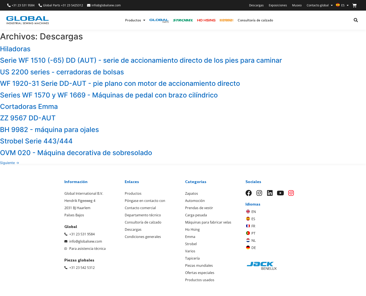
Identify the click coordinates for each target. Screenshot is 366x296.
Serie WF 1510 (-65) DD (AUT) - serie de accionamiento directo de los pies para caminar (141, 60)
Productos (133, 20)
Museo (297, 5)
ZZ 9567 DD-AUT (28, 118)
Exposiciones (278, 5)
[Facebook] (248, 193)
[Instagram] (259, 193)
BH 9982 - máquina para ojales (49, 129)
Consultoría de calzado (255, 20)
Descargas (256, 5)
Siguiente (9, 163)
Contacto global (318, 5)
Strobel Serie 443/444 (36, 141)
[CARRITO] (354, 5)
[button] (355, 20)
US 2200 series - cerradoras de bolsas (62, 72)
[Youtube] (280, 193)
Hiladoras (15, 49)
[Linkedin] (270, 193)
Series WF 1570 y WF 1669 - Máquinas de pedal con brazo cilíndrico (109, 95)
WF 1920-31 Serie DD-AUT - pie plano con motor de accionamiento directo (120, 83)
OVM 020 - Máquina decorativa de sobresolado (76, 153)
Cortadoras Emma (29, 106)
